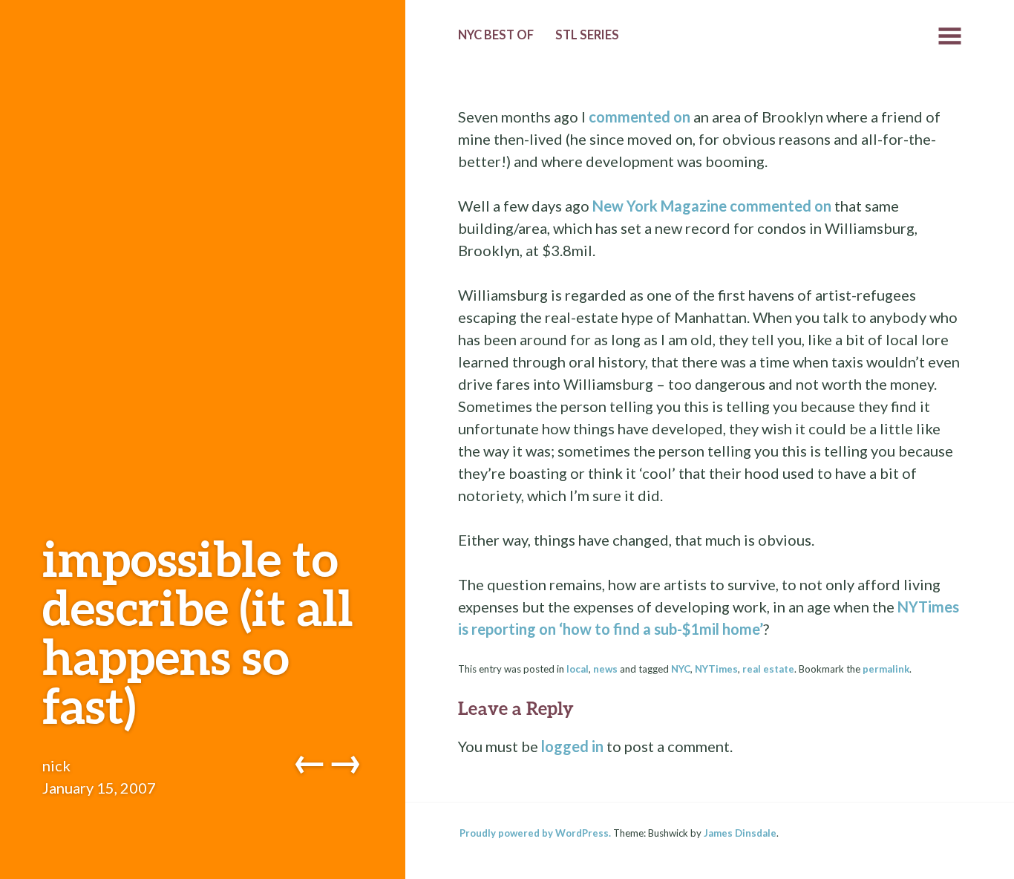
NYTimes (716, 669)
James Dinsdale (740, 833)
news (605, 669)
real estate (768, 669)
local (577, 669)
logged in (572, 746)
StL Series (587, 34)
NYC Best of (496, 34)
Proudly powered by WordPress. (535, 833)
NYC (680, 669)
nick (56, 765)
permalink (886, 669)
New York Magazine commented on (711, 206)
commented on (639, 116)
